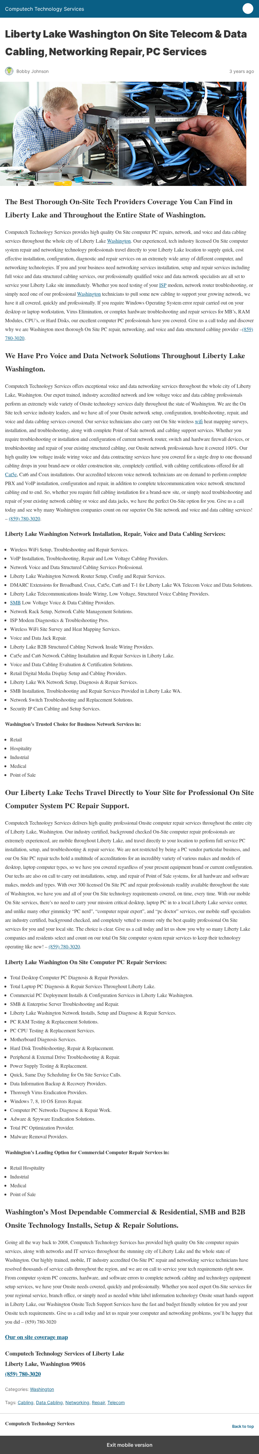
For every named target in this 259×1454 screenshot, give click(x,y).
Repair (98, 1402)
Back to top (243, 1426)
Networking (77, 1402)
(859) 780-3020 (24, 518)
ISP (162, 285)
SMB (15, 602)
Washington (119, 240)
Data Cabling (49, 1402)
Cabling (25, 1402)
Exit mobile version (130, 1445)
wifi (199, 421)
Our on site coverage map (36, 1336)
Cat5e (11, 474)
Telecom (116, 1402)
